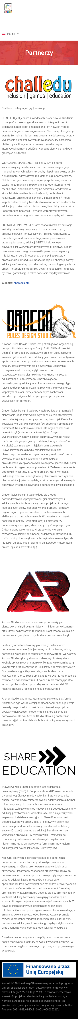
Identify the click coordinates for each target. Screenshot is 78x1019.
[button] (39, 21)
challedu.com (22, 283)
